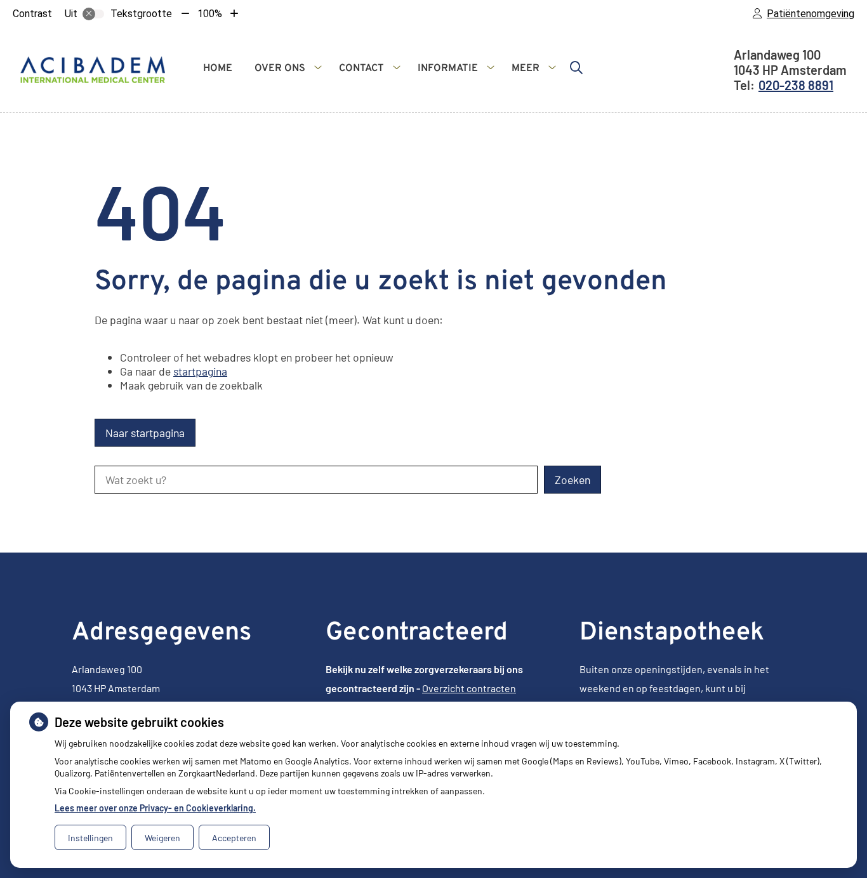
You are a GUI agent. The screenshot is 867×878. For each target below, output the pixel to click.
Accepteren (234, 837)
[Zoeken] (576, 67)
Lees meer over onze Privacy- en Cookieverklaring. (155, 808)
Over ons (280, 68)
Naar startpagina (145, 433)
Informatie (448, 68)
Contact (361, 68)
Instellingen (90, 837)
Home (217, 68)
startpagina (200, 371)
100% (209, 14)
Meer (525, 68)
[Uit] (93, 14)
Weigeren (162, 837)
